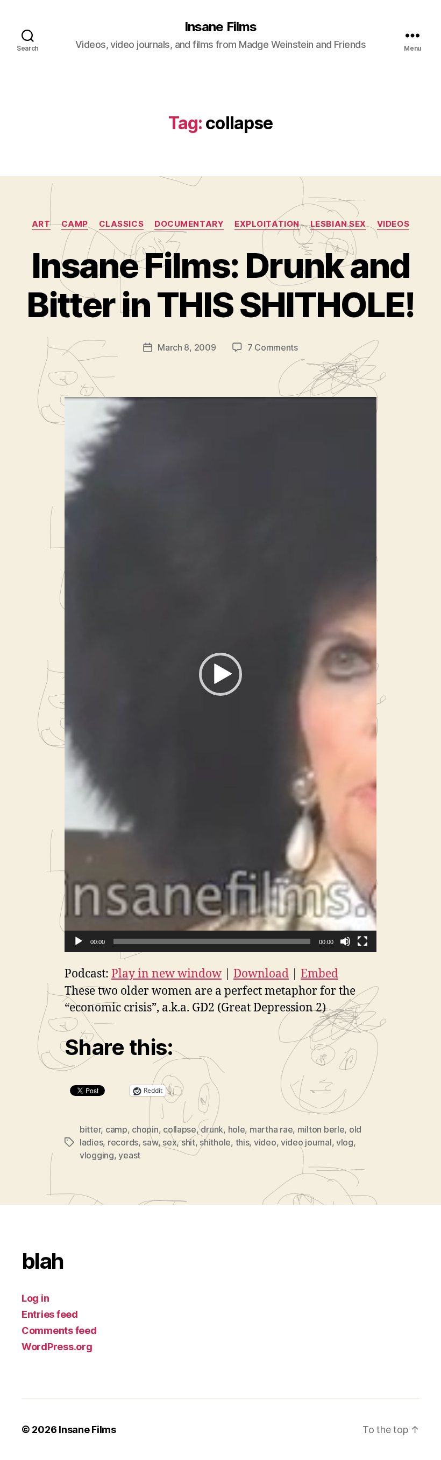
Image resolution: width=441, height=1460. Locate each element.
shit (188, 1142)
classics (121, 224)
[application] (220, 674)
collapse (179, 1129)
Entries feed (50, 1314)
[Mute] (345, 941)
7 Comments (272, 347)
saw (150, 1142)
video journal (306, 1142)
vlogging (97, 1155)
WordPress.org (57, 1346)
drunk (212, 1129)
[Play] (78, 941)
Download (261, 974)
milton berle (321, 1129)
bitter (90, 1129)
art (41, 224)
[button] (220, 674)
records (123, 1142)
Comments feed (59, 1330)
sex (169, 1142)
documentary (189, 224)
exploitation (267, 224)
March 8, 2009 (187, 347)
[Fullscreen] (362, 941)
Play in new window (166, 974)
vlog (344, 1142)
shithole (215, 1142)
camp (74, 224)
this (243, 1142)
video (265, 1142)
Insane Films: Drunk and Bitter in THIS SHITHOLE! (220, 285)
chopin (145, 1129)
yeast (129, 1155)
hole (236, 1129)
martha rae (271, 1129)
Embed (319, 974)
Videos (393, 224)
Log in (35, 1298)
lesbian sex (338, 224)
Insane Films (220, 26)
